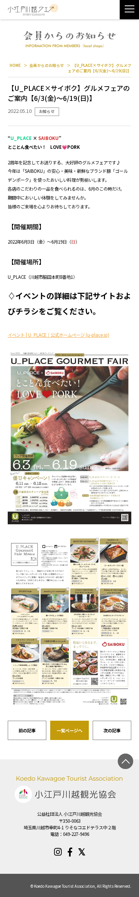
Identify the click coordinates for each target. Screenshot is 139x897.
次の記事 (111, 730)
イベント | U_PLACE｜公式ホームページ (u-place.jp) (58, 335)
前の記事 (27, 730)
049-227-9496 (76, 834)
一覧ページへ (69, 730)
